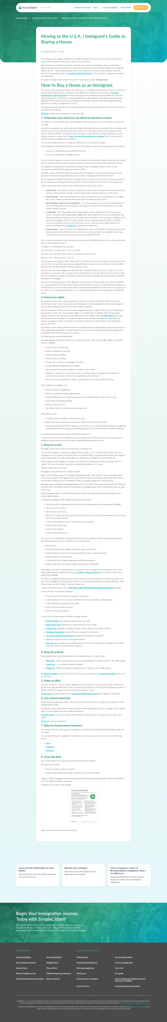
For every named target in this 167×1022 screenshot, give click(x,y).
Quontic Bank (51, 628)
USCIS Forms (81, 973)
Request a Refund (53, 979)
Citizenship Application (85, 968)
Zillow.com (50, 661)
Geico (48, 743)
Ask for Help (141, 7)
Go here (44, 721)
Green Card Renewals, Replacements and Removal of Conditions (130, 980)
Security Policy (21, 968)
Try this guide (46, 694)
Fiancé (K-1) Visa (83, 986)
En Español (119, 973)
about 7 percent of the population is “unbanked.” (87, 136)
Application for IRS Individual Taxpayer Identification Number (91, 588)
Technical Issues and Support (87, 979)
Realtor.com (50, 668)
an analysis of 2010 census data (80, 73)
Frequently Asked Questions (87, 963)
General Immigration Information (44, 18)
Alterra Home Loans (53, 625)
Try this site (71, 225)
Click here (44, 113)
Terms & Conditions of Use (26, 973)
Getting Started (82, 957)
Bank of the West (52, 621)
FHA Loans (50, 643)
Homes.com (50, 664)
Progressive (50, 747)
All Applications (52, 963)
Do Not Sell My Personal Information (30, 979)
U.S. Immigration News (123, 957)
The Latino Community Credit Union (59, 636)
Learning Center (22, 18)
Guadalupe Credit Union (55, 632)
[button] (96, 7)
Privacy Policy (51, 968)
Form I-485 (119, 968)
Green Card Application (124, 963)
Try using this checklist (106, 674)
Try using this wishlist (49, 674)
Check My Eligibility (110, 7)
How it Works (126, 7)
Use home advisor (47, 715)
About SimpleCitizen (54, 957)
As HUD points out (108, 315)
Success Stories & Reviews (26, 963)
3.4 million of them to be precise (88, 572)
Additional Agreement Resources (58, 973)
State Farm (50, 750)
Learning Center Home (82, 7)
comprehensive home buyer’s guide (84, 694)
